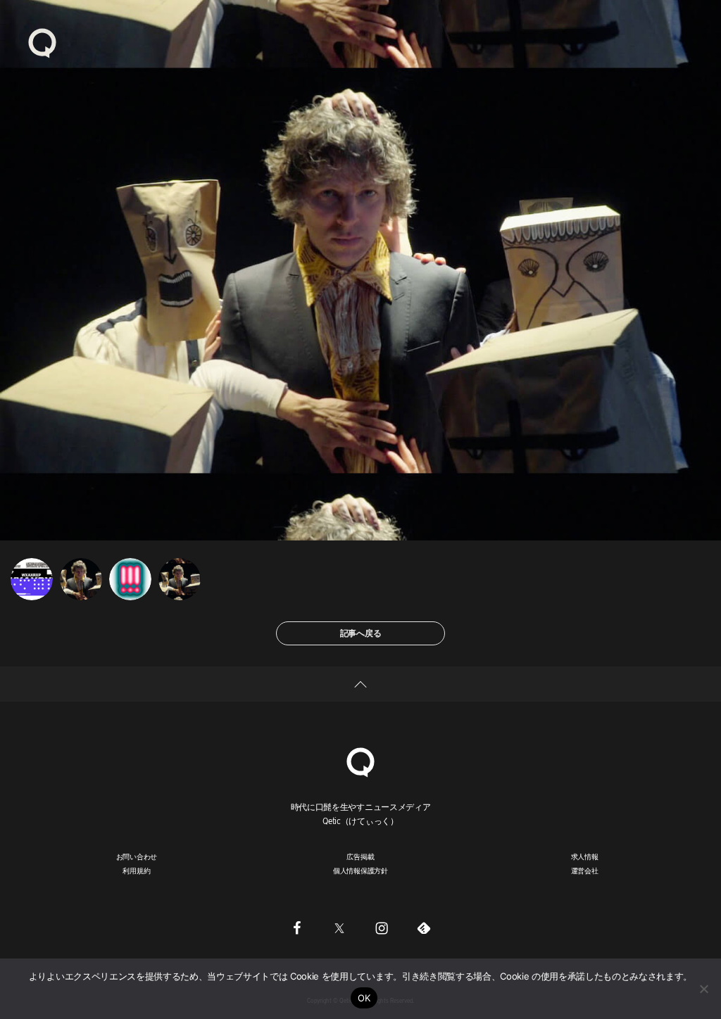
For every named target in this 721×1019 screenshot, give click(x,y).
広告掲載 (360, 856)
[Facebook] (297, 927)
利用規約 (136, 870)
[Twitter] (339, 927)
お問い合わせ (137, 856)
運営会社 (584, 870)
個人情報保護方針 (360, 870)
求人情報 (584, 856)
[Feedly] (424, 927)
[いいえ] (703, 989)
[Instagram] (381, 927)
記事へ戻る (361, 633)
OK (364, 998)
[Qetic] (42, 42)
